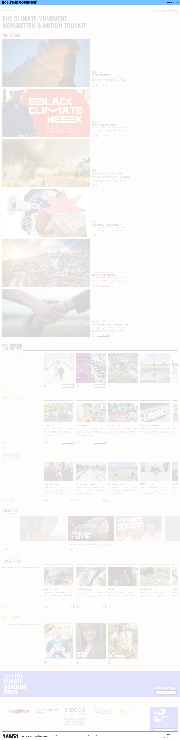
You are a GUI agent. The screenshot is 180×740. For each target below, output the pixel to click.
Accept (169, 734)
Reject (168, 737)
